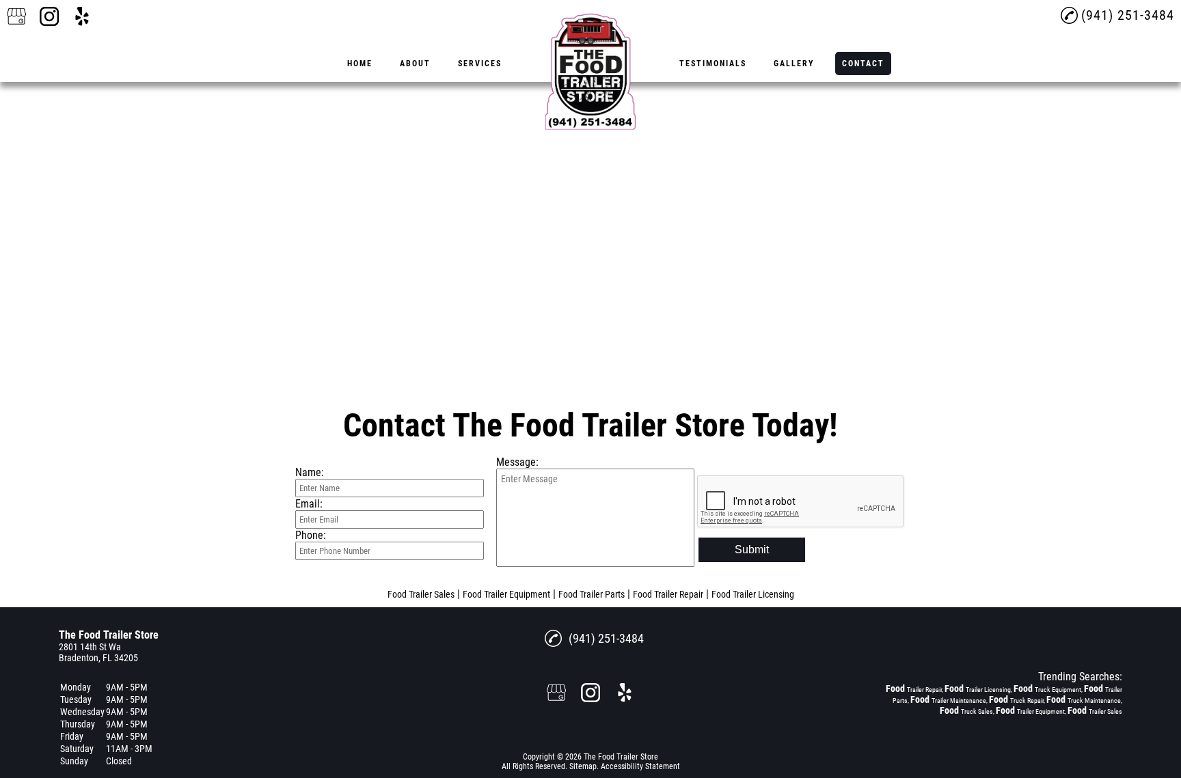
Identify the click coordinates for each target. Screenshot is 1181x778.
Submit (752, 549)
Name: (309, 472)
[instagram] (49, 16)
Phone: (310, 535)
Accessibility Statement (640, 766)
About (415, 63)
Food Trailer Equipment (506, 594)
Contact (863, 63)
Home (359, 63)
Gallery (794, 63)
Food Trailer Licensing (752, 594)
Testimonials (712, 63)
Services (480, 63)
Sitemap (583, 766)
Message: (517, 462)
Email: (309, 503)
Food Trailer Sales (421, 594)
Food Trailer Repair (668, 594)
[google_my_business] (16, 16)
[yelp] (82, 16)
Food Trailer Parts (591, 594)
